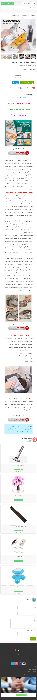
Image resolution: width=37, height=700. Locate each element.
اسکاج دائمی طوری (19, 432)
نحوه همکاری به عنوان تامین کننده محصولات (26, 674)
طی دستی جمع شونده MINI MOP (18, 465)
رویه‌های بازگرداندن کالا (31, 671)
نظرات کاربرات (15, 15)
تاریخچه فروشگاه (32, 669)
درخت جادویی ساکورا (18, 495)
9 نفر (14, 82)
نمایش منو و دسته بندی (28, 3)
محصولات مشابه (25, 15)
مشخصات (33, 15)
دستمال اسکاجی (22, 426)
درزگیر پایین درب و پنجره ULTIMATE (18, 526)
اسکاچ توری (14, 426)
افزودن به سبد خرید (25, 82)
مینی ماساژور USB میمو (18, 587)
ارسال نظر (33, 638)
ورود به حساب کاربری (22, 695)
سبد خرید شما (8, 3)
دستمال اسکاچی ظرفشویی (17, 429)
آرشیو (29, 440)
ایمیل (35, 610)
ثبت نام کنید (12, 695)
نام (35, 604)
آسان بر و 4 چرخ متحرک (18, 556)
